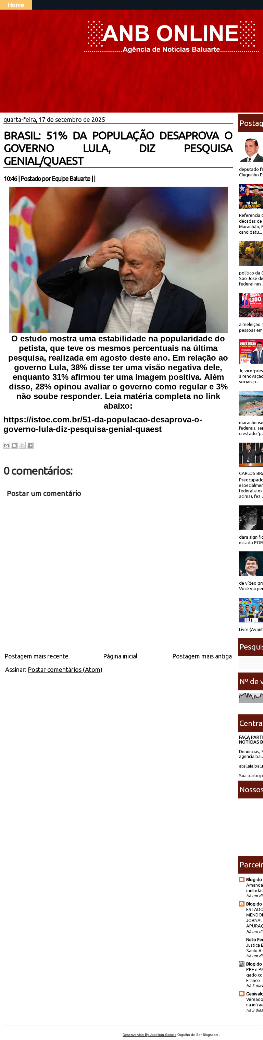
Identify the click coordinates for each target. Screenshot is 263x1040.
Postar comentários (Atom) (65, 669)
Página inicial (120, 656)
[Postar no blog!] (14, 445)
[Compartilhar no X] (22, 445)
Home (16, 4)
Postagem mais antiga (202, 656)
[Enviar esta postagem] (97, 178)
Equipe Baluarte (71, 178)
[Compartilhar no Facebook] (30, 445)
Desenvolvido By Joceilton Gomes (149, 1035)
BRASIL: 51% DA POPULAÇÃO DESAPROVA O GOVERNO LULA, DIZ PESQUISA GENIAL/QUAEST (118, 148)
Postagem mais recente (36, 656)
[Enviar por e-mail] (6, 445)
